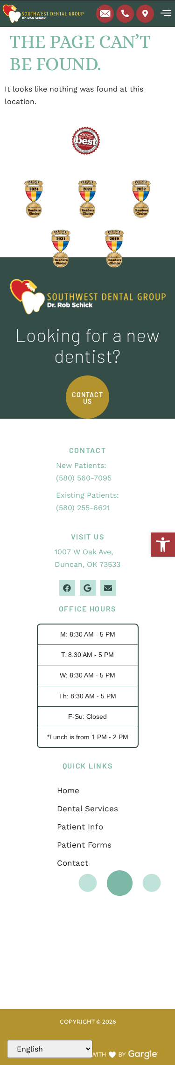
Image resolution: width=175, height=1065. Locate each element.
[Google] (88, 588)
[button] (163, 544)
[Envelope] (108, 588)
